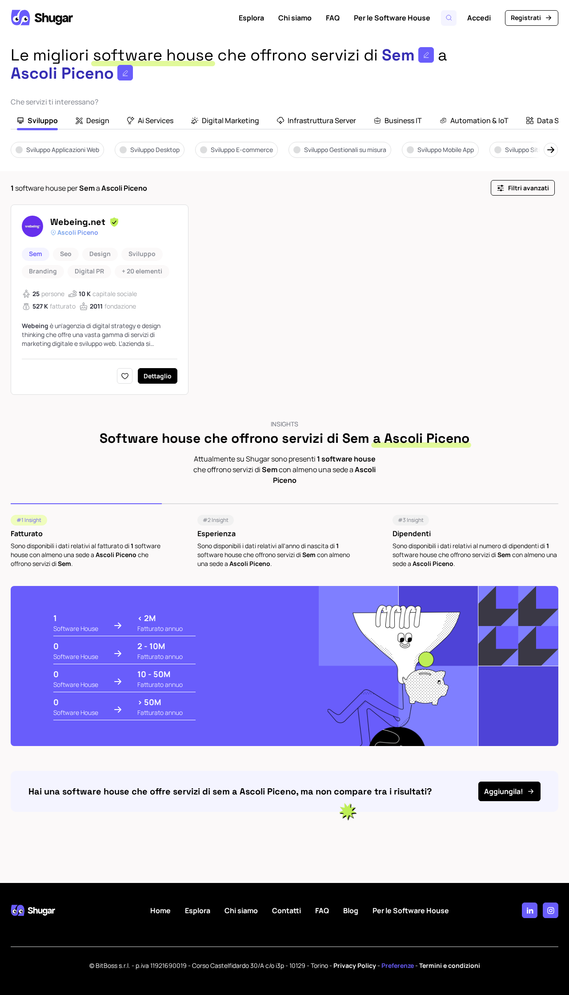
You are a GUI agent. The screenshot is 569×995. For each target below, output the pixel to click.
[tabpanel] (284, 156)
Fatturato (27, 533)
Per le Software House (392, 18)
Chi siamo (295, 18)
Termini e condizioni (449, 965)
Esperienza (216, 533)
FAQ (333, 18)
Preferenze (397, 965)
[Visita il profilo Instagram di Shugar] (550, 910)
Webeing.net (77, 222)
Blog (350, 910)
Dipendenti (412, 533)
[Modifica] (426, 55)
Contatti (286, 910)
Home (160, 910)
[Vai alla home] (42, 18)
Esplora (251, 18)
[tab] (37, 121)
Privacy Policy (354, 965)
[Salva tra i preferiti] (124, 376)
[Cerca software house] (449, 18)
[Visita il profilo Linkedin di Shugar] (529, 910)
